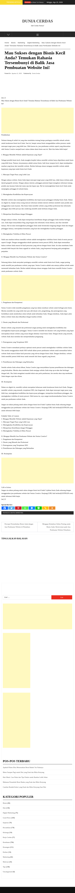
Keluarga (6, 832)
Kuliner (5, 852)
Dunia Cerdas (37, 21)
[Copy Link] (45, 508)
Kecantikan (6, 828)
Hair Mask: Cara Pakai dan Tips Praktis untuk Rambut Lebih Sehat (25, 777)
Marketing (6, 857)
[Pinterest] (18, 508)
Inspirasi (6, 823)
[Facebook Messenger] (32, 508)
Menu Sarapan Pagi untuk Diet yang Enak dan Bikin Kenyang (23, 772)
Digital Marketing (16, 513)
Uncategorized (7, 872)
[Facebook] (5, 508)
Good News (7, 818)
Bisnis (5, 803)
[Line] (38, 508)
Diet (4, 808)
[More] (52, 508)
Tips (4, 867)
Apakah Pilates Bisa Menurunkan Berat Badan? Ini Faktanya (23, 767)
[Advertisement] (37, 120)
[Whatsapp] (25, 508)
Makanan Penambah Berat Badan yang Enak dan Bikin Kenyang (24, 782)
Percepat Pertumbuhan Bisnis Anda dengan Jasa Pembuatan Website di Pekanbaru (19, 525)
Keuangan (6, 847)
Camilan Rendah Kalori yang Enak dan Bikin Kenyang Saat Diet (24, 787)
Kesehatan (6, 842)
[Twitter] (11, 508)
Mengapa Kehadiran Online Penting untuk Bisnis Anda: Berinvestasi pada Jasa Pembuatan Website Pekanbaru (56, 527)
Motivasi (6, 862)
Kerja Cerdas (7, 837)
